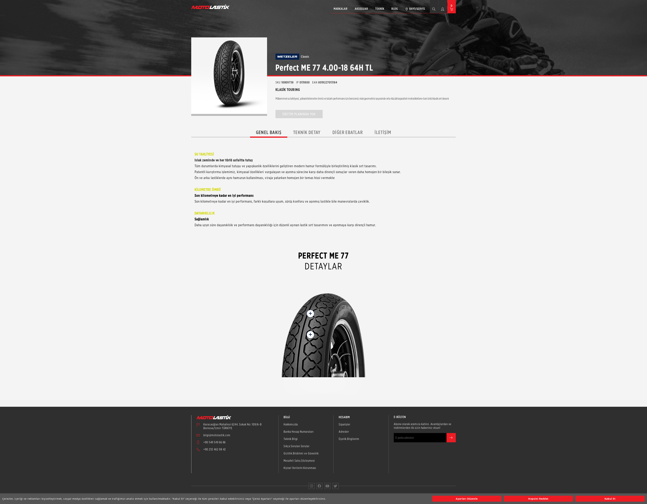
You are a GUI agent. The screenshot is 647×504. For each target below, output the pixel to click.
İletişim (383, 132)
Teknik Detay (307, 132)
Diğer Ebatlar (347, 132)
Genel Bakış (268, 132)
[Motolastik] (211, 7)
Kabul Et (610, 498)
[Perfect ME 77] (229, 75)
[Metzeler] (287, 57)
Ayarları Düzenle (467, 498)
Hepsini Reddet (538, 498)
